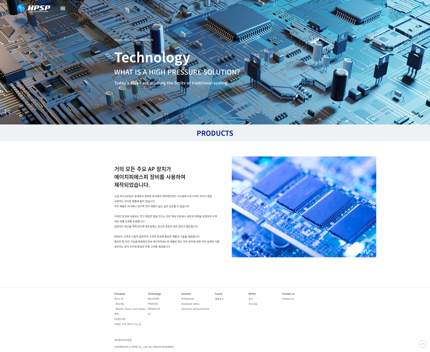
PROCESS (153, 303)
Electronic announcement (195, 308)
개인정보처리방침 (123, 340)
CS (149, 314)
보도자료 (253, 303)
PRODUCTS (154, 308)
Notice (252, 293)
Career (219, 293)
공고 (251, 298)
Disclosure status (190, 303)
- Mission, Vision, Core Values (129, 308)
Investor (186, 293)
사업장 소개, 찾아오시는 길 (127, 324)
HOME (117, 40)
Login (376, 8)
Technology (154, 293)
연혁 (116, 314)
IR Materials (187, 298)
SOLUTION (153, 298)
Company (119, 293)
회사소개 (118, 298)
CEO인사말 (119, 319)
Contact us (288, 293)
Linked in (406, 8)
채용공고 (219, 298)
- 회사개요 (119, 303)
